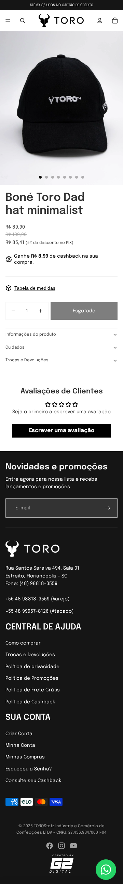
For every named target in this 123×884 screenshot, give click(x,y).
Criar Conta (18, 733)
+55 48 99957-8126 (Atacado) (39, 611)
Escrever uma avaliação (61, 430)
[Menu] (8, 20)
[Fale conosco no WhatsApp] (106, 869)
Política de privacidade (32, 666)
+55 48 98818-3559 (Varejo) (37, 599)
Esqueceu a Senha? (28, 769)
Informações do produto (30, 335)
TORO (39, 826)
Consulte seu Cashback (33, 780)
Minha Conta (20, 745)
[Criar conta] (107, 508)
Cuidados (15, 348)
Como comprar (23, 643)
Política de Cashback (30, 702)
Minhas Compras (25, 757)
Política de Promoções (31, 678)
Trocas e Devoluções (27, 360)
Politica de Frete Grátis (32, 690)
